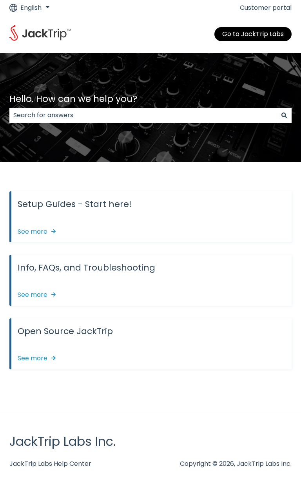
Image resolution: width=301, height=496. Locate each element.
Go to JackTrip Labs (253, 33)
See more (32, 231)
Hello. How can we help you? (73, 99)
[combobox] (143, 115)
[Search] (284, 115)
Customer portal (266, 8)
